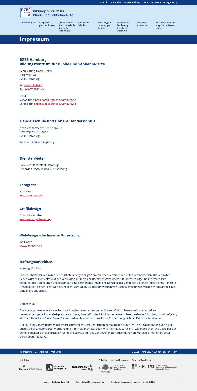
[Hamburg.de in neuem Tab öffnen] (83, 367)
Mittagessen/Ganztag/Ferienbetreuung (165, 25)
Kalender (116, 3)
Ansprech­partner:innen (47, 24)
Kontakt (104, 3)
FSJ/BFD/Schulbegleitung (163, 3)
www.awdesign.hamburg (35, 219)
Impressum (26, 352)
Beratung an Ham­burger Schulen (104, 25)
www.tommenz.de (31, 195)
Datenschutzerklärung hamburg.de (90, 382)
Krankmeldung (132, 3)
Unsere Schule (27, 22)
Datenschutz (41, 352)
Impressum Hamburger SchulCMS (55, 382)
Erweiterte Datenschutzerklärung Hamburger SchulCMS (133, 382)
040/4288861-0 (33, 85)
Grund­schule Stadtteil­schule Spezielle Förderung (67, 26)
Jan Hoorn (172, 351)
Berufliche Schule (83, 24)
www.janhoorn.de (31, 246)
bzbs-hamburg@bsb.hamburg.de (55, 100)
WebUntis (56, 352)
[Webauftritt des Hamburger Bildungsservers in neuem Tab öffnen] (57, 367)
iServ (145, 3)
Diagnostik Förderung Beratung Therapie (123, 26)
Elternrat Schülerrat (142, 24)
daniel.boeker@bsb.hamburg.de (56, 104)
